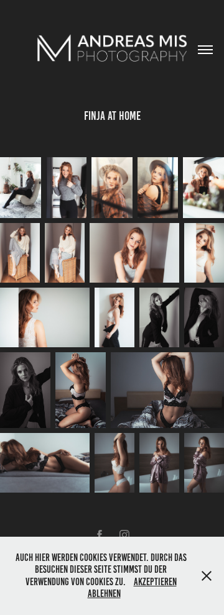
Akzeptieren (155, 581)
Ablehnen (104, 593)
